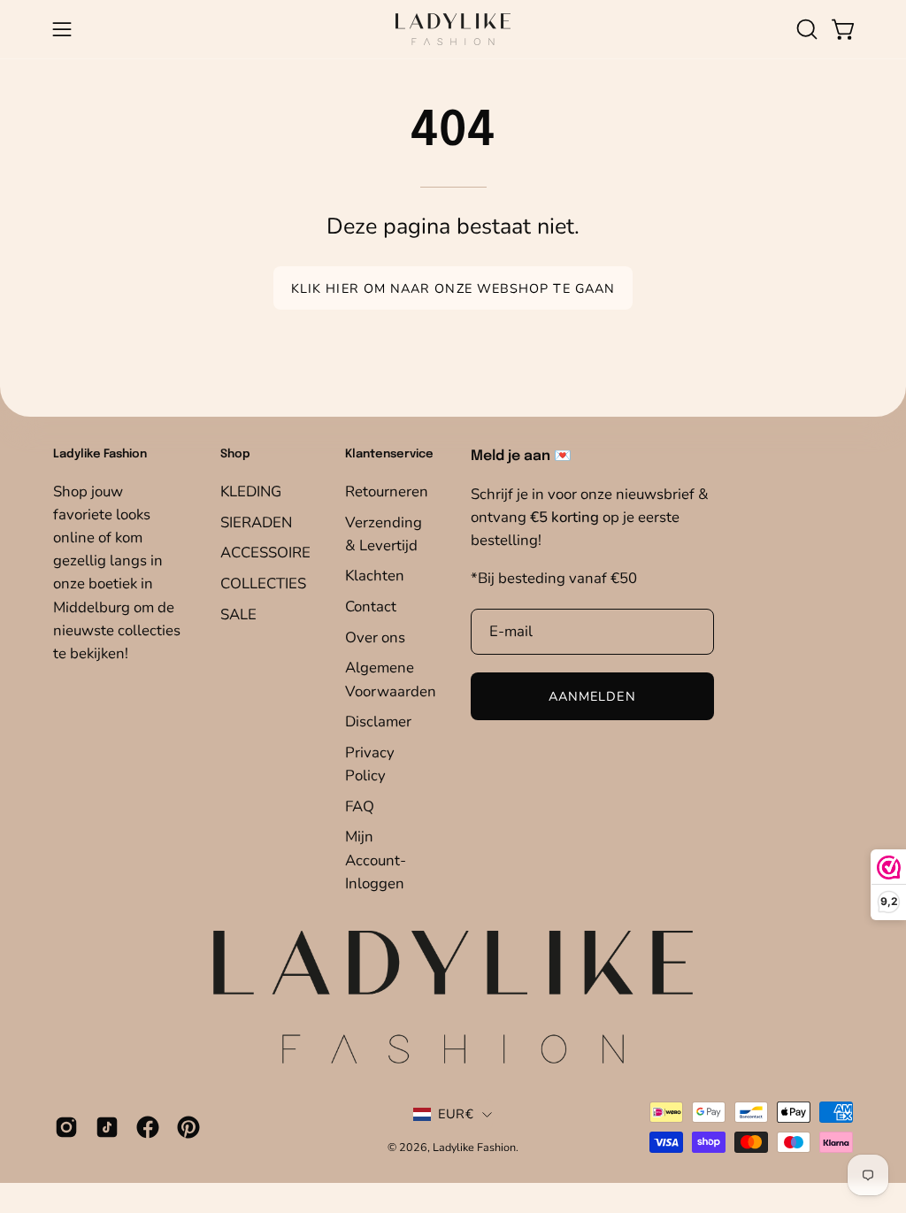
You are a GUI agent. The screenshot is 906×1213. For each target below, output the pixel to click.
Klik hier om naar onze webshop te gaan (453, 288)
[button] (805, 29)
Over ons (375, 636)
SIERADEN (256, 521)
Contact (370, 606)
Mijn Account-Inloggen (375, 859)
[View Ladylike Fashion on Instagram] (66, 1127)
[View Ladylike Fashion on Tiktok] (107, 1127)
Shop (235, 454)
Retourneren (386, 491)
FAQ (359, 805)
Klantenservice (389, 454)
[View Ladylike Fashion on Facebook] (147, 1127)
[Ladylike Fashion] (453, 29)
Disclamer (378, 721)
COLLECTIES (263, 582)
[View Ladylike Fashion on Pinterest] (188, 1127)
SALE (238, 613)
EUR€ (455, 1114)
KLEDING (250, 491)
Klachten (374, 575)
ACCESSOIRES (269, 552)
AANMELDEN (592, 696)
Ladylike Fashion (474, 1147)
